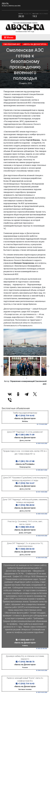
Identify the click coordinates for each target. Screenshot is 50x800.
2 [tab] (27, 378)
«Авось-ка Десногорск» (35, 44)
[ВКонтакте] (10, 394)
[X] (35, 394)
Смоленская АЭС (11, 44)
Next (48, 366)
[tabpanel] (25, 366)
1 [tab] (23, 378)
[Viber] (10, 400)
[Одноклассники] (18, 394)
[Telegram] (26, 394)
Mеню (9, 37)
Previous (2, 366)
